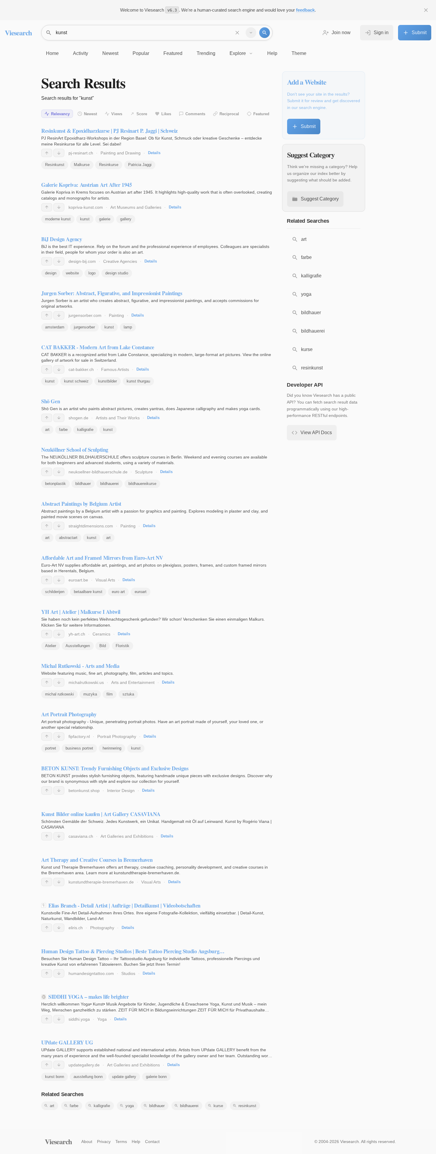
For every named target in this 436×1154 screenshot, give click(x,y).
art (47, 429)
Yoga (102, 1019)
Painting (116, 315)
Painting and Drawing (121, 153)
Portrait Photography (116, 736)
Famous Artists (115, 369)
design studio (116, 273)
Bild (102, 646)
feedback (305, 9)
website (72, 273)
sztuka (128, 694)
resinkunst (247, 1106)
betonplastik (55, 483)
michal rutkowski (59, 694)
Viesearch (18, 32)
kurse (218, 1106)
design (50, 273)
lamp (128, 327)
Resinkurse (108, 164)
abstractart (68, 537)
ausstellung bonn (88, 1076)
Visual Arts (105, 580)
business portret (79, 748)
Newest (90, 114)
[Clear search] (237, 32)
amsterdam (54, 327)
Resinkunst (54, 164)
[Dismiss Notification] (426, 10)
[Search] (264, 32)
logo (92, 273)
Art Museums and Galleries (135, 207)
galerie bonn (156, 1076)
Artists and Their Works (118, 417)
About (86, 1141)
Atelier (50, 646)
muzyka (90, 694)
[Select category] (251, 32)
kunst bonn (54, 1076)
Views (116, 114)
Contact (152, 1141)
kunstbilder (107, 381)
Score (141, 114)
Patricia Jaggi (140, 164)
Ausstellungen (78, 646)
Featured (261, 114)
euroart (141, 591)
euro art (118, 591)
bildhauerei (109, 483)
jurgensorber (84, 327)
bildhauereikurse (142, 483)
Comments (195, 114)
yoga (129, 1106)
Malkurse (82, 164)
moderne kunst (58, 219)
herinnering (112, 748)
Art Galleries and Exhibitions (127, 836)
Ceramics (101, 634)
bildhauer (83, 483)
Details (154, 153)
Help (136, 1141)
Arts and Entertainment (133, 682)
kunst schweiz (76, 381)
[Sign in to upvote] (46, 153)
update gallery (124, 1076)
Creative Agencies (120, 261)
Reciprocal (229, 114)
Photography (102, 927)
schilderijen (54, 591)
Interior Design (121, 790)
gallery (125, 219)
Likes (166, 114)
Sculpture (144, 471)
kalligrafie (85, 429)
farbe (63, 429)
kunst (85, 219)
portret (50, 748)
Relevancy (60, 114)
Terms (121, 1141)
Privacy (104, 1141)
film (109, 694)
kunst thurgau (138, 381)
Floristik (122, 646)
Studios (128, 973)
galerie (104, 219)
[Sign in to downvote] (58, 153)
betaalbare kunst (88, 591)
